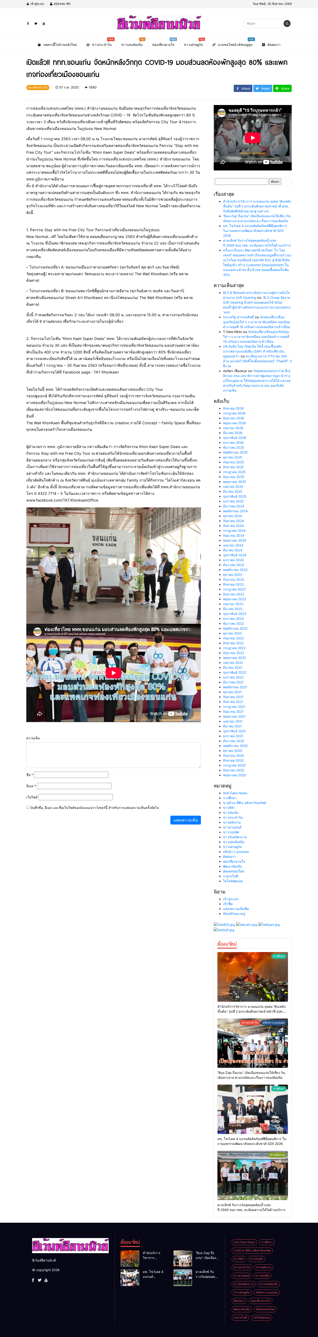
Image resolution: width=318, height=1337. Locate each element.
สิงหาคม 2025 (233, 467)
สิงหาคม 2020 (233, 760)
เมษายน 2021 (233, 721)
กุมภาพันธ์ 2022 (234, 672)
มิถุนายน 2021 (233, 711)
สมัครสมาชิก (62, 4)
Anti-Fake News (235, 793)
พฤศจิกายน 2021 (235, 687)
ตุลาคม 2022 (232, 633)
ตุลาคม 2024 (232, 516)
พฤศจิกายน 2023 (235, 570)
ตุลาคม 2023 (232, 575)
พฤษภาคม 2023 (234, 599)
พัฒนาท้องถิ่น (232, 866)
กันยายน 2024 (233, 521)
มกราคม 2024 (233, 560)
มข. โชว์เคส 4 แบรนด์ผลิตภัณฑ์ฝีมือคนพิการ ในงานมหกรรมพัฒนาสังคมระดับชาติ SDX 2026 (255, 231)
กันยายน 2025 (233, 462)
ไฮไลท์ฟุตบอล (233, 881)
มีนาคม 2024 (232, 550)
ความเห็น (33, 738)
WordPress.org (234, 914)
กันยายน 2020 (233, 755)
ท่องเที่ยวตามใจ (234, 861)
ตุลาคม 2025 (232, 457)
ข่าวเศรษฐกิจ (232, 847)
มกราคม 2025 (233, 501)
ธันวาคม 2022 (233, 623)
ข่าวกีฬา (229, 808)
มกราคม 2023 (233, 619)
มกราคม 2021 (233, 736)
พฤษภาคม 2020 (234, 775)
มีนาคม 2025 (232, 491)
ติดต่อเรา (229, 857)
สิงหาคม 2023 (233, 584)
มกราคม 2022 (233, 677)
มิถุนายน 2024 (233, 535)
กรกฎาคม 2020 (234, 765)
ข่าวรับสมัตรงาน (235, 837)
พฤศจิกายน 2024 (235, 511)
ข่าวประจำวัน (233, 817)
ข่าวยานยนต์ (232, 827)
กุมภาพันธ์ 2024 (234, 555)
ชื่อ (29, 775)
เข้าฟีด (228, 904)
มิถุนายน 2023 (233, 594)
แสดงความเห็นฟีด (236, 909)
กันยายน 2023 (233, 579)
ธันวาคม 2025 (233, 447)
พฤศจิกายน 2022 (235, 628)
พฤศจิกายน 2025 (235, 452)
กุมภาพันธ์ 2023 (234, 614)
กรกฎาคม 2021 (234, 707)
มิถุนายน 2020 (233, 770)
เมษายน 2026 (233, 428)
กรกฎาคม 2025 (234, 472)
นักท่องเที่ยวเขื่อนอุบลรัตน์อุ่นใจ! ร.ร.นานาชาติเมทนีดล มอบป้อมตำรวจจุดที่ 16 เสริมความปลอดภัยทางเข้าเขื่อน (256, 322)
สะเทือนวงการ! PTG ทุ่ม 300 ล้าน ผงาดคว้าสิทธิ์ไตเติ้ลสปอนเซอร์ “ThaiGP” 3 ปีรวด (257, 361)
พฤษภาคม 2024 (234, 540)
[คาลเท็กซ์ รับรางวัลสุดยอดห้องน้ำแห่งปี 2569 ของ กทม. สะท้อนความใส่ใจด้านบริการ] (252, 1175)
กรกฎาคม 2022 (234, 648)
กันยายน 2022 (233, 638)
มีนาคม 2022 (232, 667)
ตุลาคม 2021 (232, 692)
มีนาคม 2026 (232, 433)
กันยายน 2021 (233, 697)
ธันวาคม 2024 (233, 506)
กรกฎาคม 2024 (234, 531)
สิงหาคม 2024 (233, 526)
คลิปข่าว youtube (236, 852)
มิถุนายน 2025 (233, 477)
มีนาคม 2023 (232, 609)
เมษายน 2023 (233, 604)
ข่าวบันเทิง (230, 812)
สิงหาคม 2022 (233, 643)
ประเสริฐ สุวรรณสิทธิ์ (238, 317)
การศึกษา (230, 798)
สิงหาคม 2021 (233, 702)
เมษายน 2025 (233, 487)
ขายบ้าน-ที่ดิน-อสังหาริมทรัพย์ (244, 803)
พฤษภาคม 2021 (234, 716)
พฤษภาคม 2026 (234, 423)
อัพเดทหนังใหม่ (233, 871)
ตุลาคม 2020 (232, 751)
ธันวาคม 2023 (233, 565)
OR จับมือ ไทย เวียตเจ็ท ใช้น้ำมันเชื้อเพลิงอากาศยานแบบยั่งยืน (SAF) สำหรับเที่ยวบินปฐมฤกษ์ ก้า (253, 351)
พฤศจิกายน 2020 (235, 746)
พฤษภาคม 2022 (234, 658)
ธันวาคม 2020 (233, 741)
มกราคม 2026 (233, 443)
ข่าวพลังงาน (232, 822)
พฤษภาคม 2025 (234, 482)
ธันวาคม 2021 (233, 682)
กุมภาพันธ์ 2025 (234, 496)
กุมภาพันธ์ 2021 (234, 731)
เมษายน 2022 (233, 663)
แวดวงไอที (230, 876)
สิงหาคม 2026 (233, 408)
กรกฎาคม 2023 (234, 589)
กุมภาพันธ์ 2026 (234, 438)
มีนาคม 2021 (232, 726)
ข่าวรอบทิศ (231, 832)
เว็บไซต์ (31, 797)
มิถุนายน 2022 (233, 653)
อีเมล (31, 786)
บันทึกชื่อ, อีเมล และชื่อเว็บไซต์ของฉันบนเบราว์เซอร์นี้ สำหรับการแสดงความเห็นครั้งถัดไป (94, 808)
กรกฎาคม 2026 (234, 413)
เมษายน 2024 (233, 545)
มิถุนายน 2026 (233, 418)
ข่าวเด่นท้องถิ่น (233, 842)
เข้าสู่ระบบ (36, 4)
